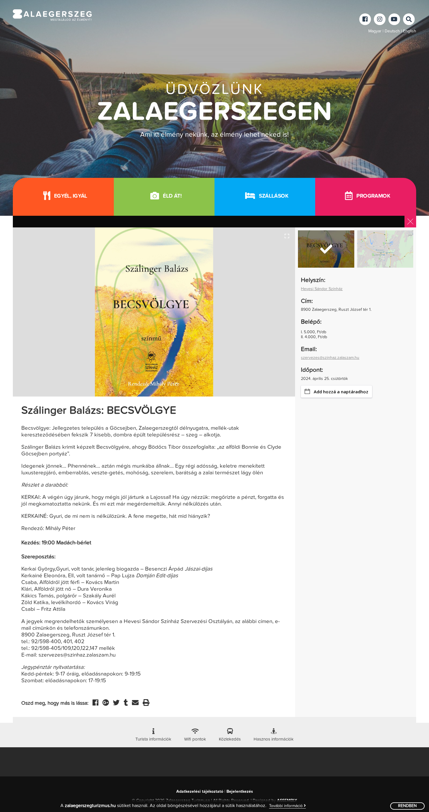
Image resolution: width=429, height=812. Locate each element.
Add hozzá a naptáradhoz (341, 391)
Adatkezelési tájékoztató (199, 792)
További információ (286, 806)
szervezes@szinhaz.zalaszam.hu (330, 358)
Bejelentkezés (239, 792)
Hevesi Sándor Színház (322, 289)
